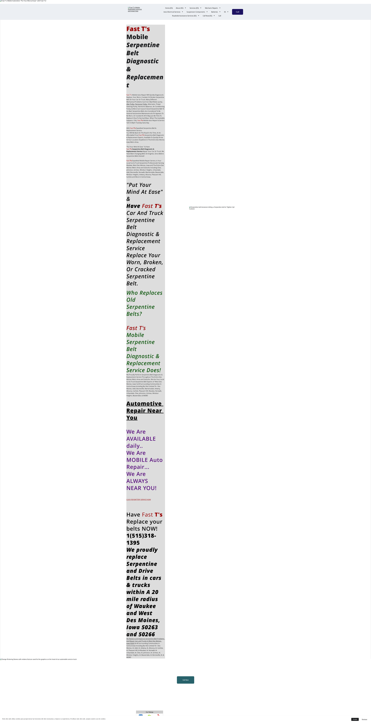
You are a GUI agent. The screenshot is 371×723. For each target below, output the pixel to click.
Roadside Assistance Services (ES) (184, 16)
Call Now (186, 680)
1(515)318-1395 (141, 539)
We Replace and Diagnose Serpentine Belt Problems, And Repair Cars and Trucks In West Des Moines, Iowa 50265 (145, 641)
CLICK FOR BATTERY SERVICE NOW (138, 500)
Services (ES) (194, 8)
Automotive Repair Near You (145, 410)
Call (219, 16)
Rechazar (364, 719)
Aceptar (355, 719)
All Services (134, 667)
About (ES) (179, 8)
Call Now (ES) (207, 16)
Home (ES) (169, 8)
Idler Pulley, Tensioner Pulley (136, 104)
